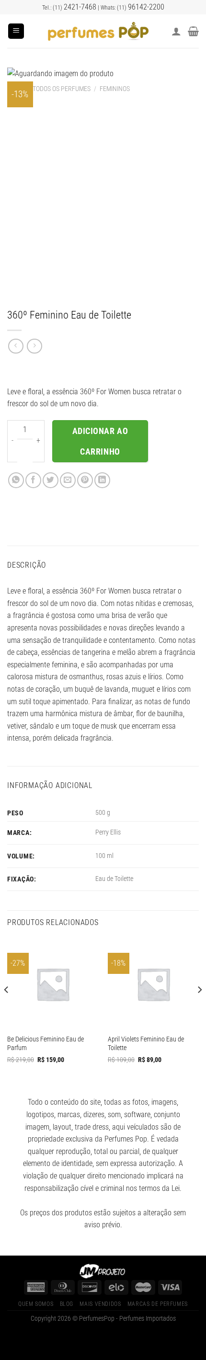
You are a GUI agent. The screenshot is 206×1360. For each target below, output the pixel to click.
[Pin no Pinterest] (85, 480)
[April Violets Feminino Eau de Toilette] (153, 983)
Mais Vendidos (100, 1304)
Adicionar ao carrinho (100, 441)
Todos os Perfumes (62, 88)
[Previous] (6, 1009)
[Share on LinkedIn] (102, 480)
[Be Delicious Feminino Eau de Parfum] (52, 983)
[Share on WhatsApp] (16, 480)
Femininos (115, 88)
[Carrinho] (193, 31)
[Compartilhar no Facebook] (33, 480)
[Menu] (16, 31)
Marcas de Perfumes (157, 1304)
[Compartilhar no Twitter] (50, 480)
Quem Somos (35, 1304)
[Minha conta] (176, 31)
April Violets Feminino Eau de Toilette (146, 1043)
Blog (66, 1304)
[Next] (199, 1009)
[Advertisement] (103, 200)
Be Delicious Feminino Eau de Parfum (45, 1043)
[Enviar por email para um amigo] (68, 480)
